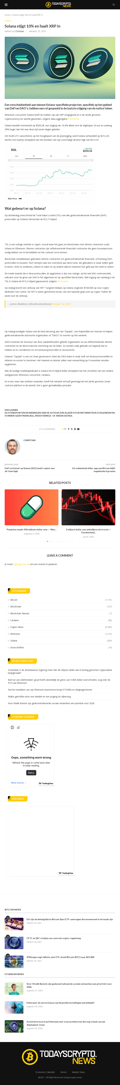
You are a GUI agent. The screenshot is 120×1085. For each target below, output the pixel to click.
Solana (61, 640)
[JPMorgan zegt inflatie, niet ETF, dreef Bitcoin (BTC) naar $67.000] (14, 962)
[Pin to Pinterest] (75, 428)
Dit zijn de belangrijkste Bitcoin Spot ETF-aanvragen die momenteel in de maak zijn (70, 919)
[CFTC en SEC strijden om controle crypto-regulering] (14, 943)
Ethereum (61, 633)
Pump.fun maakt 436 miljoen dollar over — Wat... (31, 529)
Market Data (78, 1072)
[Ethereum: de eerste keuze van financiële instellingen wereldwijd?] (14, 1007)
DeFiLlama (62, 281)
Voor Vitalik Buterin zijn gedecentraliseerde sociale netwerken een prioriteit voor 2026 (51, 703)
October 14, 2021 (61, 304)
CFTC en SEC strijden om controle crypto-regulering (54, 938)
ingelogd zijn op (21, 564)
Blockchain (61, 606)
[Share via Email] (78, 428)
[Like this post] (65, 428)
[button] (9, 515)
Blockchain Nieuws (61, 613)
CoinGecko (73, 118)
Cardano (61, 620)
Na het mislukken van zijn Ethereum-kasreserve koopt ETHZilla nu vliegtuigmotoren (50, 689)
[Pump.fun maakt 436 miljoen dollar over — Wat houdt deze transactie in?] (31, 507)
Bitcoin (61, 599)
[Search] (113, 4)
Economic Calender (45, 1072)
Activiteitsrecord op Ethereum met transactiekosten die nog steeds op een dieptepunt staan (66, 1023)
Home (7, 14)
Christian (19, 31)
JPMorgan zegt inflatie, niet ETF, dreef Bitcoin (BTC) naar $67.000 (60, 957)
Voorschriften (61, 647)
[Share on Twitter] (72, 428)
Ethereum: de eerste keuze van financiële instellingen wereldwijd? (60, 1002)
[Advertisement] (61, 231)
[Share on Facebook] (68, 428)
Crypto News (61, 626)
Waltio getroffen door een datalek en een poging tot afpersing (39, 696)
